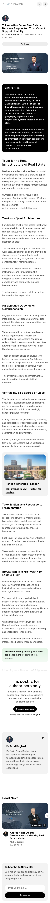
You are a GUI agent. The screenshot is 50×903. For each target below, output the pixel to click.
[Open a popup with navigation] (3, 4)
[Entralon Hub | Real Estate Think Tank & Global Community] (14, 4)
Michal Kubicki (17, 842)
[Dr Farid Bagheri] (5, 18)
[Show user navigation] (45, 4)
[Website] (43, 737)
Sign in (37, 715)
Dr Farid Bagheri (12, 34)
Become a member (25, 709)
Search (39, 4)
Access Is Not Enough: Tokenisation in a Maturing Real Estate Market (27, 835)
